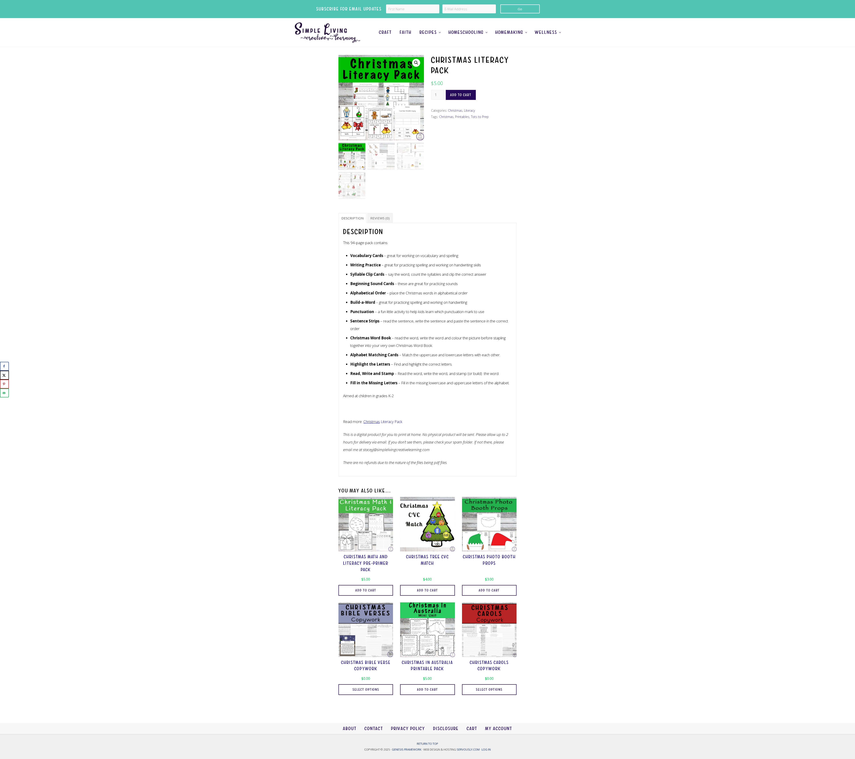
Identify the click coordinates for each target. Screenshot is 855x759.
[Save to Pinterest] (4, 384)
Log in (486, 749)
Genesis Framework (407, 749)
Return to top (427, 744)
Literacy (469, 110)
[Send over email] (4, 393)
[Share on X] (4, 375)
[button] (416, 63)
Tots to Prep (480, 117)
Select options (365, 689)
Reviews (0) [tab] (380, 218)
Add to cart (460, 95)
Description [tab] (352, 218)
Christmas (455, 110)
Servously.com (468, 749)
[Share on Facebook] (4, 366)
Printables (462, 117)
